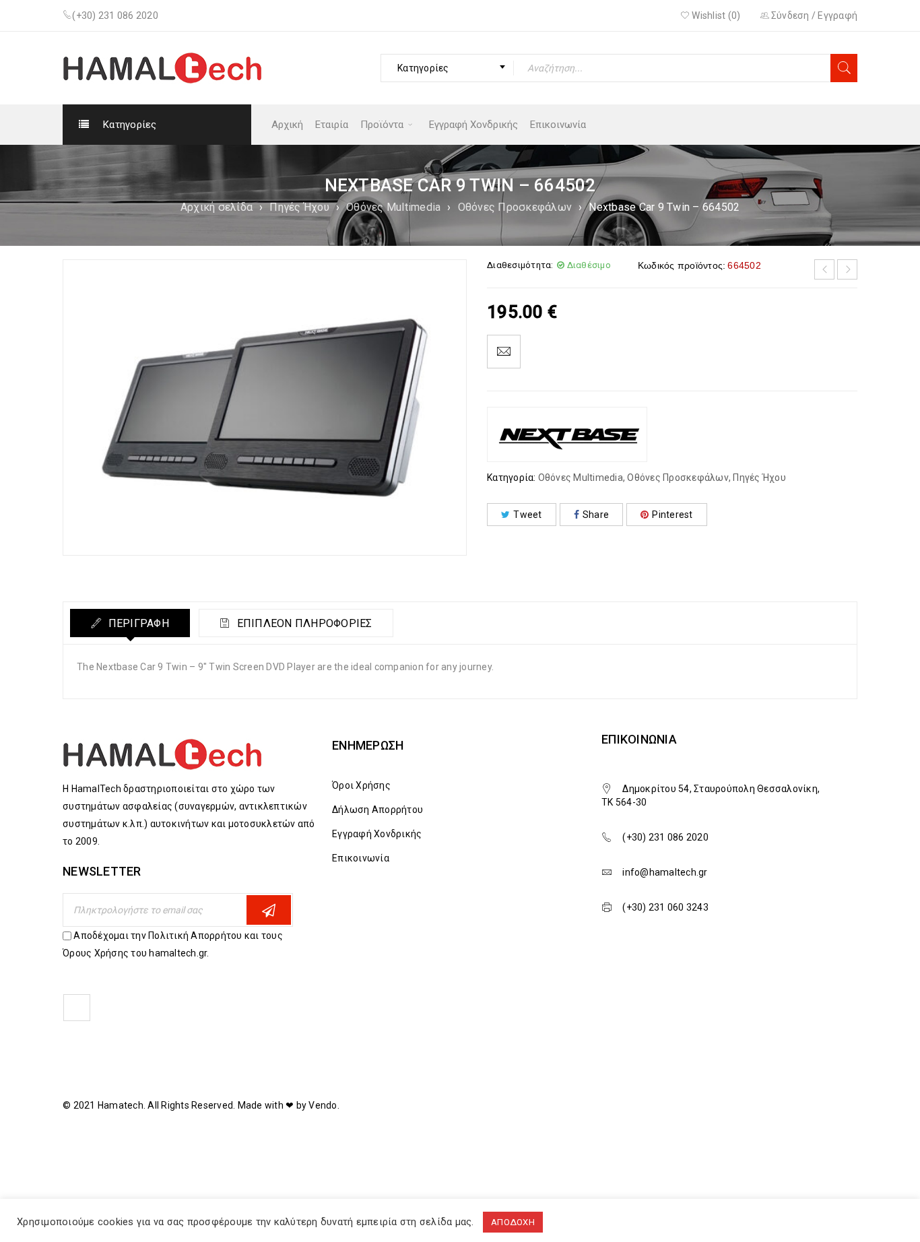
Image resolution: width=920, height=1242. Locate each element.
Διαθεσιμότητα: (520, 265)
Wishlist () (715, 15)
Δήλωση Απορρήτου (377, 809)
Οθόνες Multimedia (393, 207)
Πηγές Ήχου (299, 207)
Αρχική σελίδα (216, 207)
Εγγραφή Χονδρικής (377, 833)
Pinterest (672, 514)
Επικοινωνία (360, 858)
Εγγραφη (269, 910)
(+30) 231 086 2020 (115, 15)
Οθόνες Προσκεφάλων (515, 207)
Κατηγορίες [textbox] (423, 68)
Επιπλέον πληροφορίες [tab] (303, 623)
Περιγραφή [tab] (137, 623)
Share (596, 514)
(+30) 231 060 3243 (665, 907)
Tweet (527, 514)
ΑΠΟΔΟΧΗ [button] (513, 1222)
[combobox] (447, 68)
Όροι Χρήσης (361, 785)
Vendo (322, 1105)
